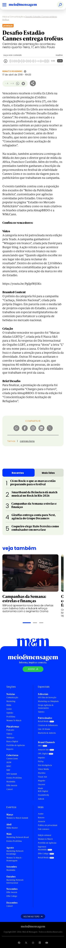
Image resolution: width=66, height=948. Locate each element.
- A (6, 83)
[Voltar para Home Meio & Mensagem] (26, 5)
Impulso (41, 757)
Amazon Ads (43, 749)
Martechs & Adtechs (47, 733)
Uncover (41, 784)
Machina (41, 773)
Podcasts (10, 730)
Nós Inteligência (45, 765)
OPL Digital (43, 753)
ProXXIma (10, 716)
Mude (40, 788)
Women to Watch (45, 839)
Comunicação (16, 16)
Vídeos (9, 733)
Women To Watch (13, 720)
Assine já (33, 669)
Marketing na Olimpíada (48, 701)
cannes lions (27, 441)
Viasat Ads (42, 776)
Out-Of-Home (44, 729)
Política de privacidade (47, 825)
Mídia (8, 705)
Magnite (41, 780)
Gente (9, 709)
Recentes (18, 473)
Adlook (41, 798)
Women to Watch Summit (17, 818)
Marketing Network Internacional (14, 881)
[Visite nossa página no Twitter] (26, 942)
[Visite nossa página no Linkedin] (40, 942)
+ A (12, 83)
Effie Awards (11, 785)
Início (5, 16)
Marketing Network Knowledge (14, 852)
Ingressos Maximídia (42, 848)
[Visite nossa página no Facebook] (19, 942)
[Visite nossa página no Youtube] (46, 942)
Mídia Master (12, 827)
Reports (9, 749)
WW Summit (11, 774)
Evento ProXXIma (14, 777)
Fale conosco (43, 829)
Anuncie (41, 821)
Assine (40, 813)
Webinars (10, 737)
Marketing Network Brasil (17, 837)
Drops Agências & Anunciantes (46, 706)
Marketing (10, 701)
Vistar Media (43, 769)
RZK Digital (43, 791)
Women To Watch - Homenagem (14, 859)
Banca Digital (12, 741)
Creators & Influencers (48, 725)
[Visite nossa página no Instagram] (33, 942)
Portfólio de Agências (15, 745)
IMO (40, 745)
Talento (41, 711)
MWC (8, 766)
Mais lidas (48, 473)
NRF (8, 770)
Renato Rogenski (12, 71)
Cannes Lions (12, 758)
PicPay (41, 761)
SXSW (8, 762)
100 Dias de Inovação (47, 697)
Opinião (9, 712)
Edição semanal (44, 835)
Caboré (9, 789)
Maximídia (10, 781)
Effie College (11, 896)
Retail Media (43, 721)
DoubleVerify (43, 795)
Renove (41, 817)
